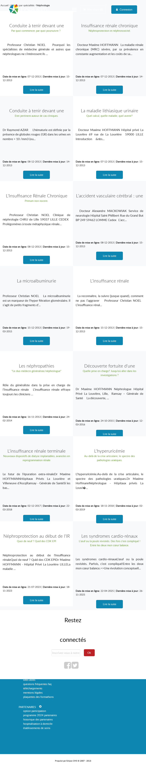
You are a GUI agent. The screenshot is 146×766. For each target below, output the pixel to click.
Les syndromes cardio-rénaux (109, 536)
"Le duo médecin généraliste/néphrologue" (36, 371)
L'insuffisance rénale (109, 281)
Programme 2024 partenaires (40, 715)
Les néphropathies (36, 366)
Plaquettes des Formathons (38, 697)
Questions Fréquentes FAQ (37, 684)
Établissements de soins (36, 728)
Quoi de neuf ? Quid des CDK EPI (36, 541)
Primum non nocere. (36, 201)
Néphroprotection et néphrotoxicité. (109, 30)
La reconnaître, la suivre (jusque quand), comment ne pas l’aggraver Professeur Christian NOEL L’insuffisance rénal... (109, 300)
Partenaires (27, 707)
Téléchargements (32, 688)
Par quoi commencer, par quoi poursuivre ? (36, 30)
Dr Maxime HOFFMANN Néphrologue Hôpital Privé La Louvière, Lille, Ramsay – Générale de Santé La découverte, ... (109, 393)
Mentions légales (33, 692)
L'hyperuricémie (109, 451)
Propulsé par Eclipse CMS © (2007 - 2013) (73, 760)
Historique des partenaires (38, 719)
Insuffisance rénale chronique (109, 25)
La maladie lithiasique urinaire (109, 111)
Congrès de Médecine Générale (24, 14)
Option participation (34, 711)
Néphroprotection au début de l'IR (36, 536)
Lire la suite (36, 89)
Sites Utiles (29, 679)
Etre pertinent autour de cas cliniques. (36, 115)
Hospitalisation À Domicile (38, 723)
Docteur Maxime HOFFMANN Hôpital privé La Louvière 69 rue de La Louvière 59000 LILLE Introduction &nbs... (109, 134)
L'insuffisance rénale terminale (36, 451)
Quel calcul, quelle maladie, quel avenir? (109, 115)
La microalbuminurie (36, 281)
